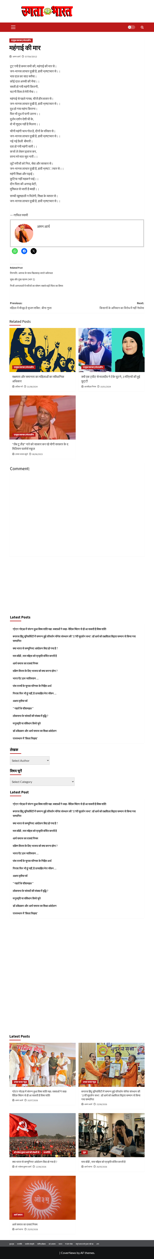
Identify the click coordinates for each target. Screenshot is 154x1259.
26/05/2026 (102, 1166)
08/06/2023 (37, 454)
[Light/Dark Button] (131, 27)
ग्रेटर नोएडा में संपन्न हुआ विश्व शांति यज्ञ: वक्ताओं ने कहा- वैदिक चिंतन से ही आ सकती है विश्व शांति (59, 629)
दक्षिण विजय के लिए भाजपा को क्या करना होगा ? (35, 670)
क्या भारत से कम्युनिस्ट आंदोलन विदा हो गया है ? (35, 648)
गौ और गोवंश (69, 1244)
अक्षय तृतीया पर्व (20, 700)
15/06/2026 (102, 1104)
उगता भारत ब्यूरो (21, 454)
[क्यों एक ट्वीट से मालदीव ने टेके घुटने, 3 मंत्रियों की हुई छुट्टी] (112, 350)
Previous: (31, 305)
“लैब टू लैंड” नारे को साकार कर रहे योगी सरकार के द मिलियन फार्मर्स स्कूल (40, 446)
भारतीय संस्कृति (29, 1244)
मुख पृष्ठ (11, 1244)
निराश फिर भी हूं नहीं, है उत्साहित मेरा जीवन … (34, 693)
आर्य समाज (18, 1214)
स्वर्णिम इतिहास (41, 1244)
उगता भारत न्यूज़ (20, 1082)
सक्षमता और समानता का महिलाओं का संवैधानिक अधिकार (38, 379)
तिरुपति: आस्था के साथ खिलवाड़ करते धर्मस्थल (31, 273)
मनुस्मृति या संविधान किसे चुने (27, 723)
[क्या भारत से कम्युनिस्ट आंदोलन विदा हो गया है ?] (42, 1135)
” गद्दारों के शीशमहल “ (23, 708)
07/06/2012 (31, 56)
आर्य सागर (88, 1166)
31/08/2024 (32, 386)
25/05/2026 (32, 1229)
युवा (84, 1152)
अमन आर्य (16, 56)
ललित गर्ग (19, 386)
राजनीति (47, 1152)
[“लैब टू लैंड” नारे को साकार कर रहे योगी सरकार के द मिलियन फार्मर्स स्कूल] (42, 417)
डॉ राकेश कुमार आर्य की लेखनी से (26, 1152)
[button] (12, 27)
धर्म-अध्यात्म (52, 1244)
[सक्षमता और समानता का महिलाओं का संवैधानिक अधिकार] (42, 350)
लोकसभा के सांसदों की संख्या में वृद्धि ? (30, 715)
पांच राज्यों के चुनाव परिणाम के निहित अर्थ (32, 685)
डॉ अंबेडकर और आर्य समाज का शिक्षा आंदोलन (35, 730)
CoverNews (68, 1252)
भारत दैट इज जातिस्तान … (25, 678)
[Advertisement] (77, 584)
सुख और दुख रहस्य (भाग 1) (22, 279)
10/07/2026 (32, 1100)
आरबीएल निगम (90, 386)
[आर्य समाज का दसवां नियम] (42, 1198)
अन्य (97, 1244)
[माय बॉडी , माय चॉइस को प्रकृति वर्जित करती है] (112, 1135)
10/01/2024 (105, 386)
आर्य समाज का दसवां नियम (25, 663)
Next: (122, 305)
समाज (60, 1244)
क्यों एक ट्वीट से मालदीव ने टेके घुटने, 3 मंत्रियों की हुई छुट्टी (110, 379)
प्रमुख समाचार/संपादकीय (21, 40)
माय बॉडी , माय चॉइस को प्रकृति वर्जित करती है (35, 655)
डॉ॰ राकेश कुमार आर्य (23, 1166)
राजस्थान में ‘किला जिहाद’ (25, 738)
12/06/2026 (41, 1166)
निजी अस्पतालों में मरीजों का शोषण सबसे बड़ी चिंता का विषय (36, 285)
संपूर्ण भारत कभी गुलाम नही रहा (84, 1244)
